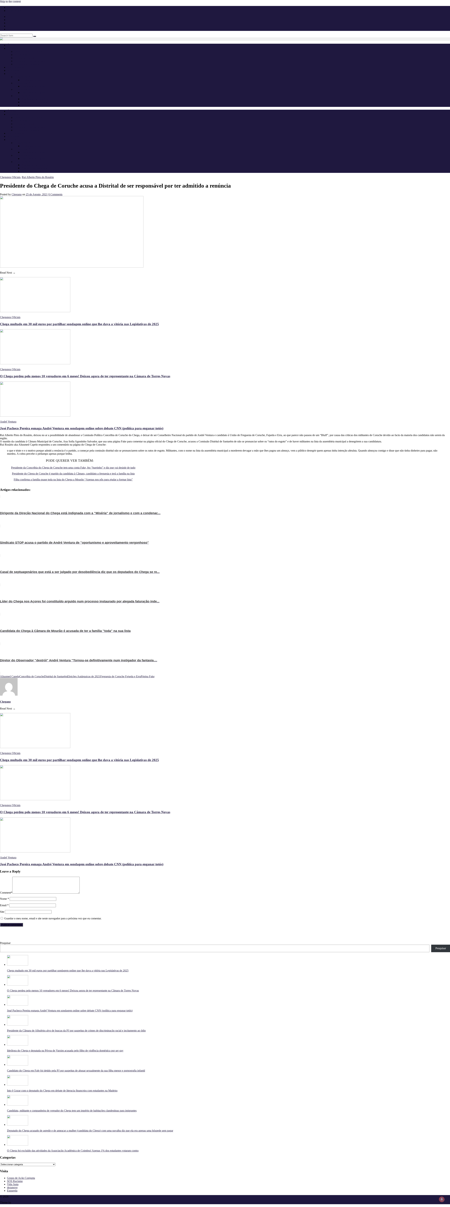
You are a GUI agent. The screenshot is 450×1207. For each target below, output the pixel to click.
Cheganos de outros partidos (30, 60)
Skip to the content (10, 1)
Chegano (17, 194)
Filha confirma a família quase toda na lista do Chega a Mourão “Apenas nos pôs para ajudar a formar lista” (73, 479)
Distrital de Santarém (55, 676)
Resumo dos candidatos (34, 102)
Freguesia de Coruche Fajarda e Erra (120, 676)
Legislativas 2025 (24, 76)
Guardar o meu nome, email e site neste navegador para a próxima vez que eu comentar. (52, 918)
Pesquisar (5, 942)
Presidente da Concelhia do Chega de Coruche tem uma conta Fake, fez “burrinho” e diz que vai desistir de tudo (73, 467)
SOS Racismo (15, 1181)
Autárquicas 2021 (24, 95)
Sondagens (13, 70)
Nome (4, 898)
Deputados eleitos (31, 79)
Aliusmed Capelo (9, 676)
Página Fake (148, 676)
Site (2, 911)
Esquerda (12, 1190)
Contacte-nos (14, 10)
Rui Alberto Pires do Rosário (38, 177)
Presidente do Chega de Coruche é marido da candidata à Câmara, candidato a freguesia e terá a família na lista (73, 473)
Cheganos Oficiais (24, 57)
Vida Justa (12, 1184)
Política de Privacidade (19, 7)
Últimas (11, 45)
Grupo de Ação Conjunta (21, 1177)
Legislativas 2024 (24, 83)
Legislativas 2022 (24, 89)
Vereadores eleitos (31, 105)
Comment (6, 892)
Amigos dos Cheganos (26, 64)
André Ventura (22, 54)
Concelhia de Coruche (31, 676)
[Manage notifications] (442, 1199)
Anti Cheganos (15, 67)
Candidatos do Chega (33, 86)
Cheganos (14, 1196)
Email (4, 905)
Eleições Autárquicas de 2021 (83, 676)
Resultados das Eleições (34, 98)
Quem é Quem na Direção (28, 51)
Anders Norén (20, 1202)
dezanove (12, 1187)
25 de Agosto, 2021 (37, 194)
